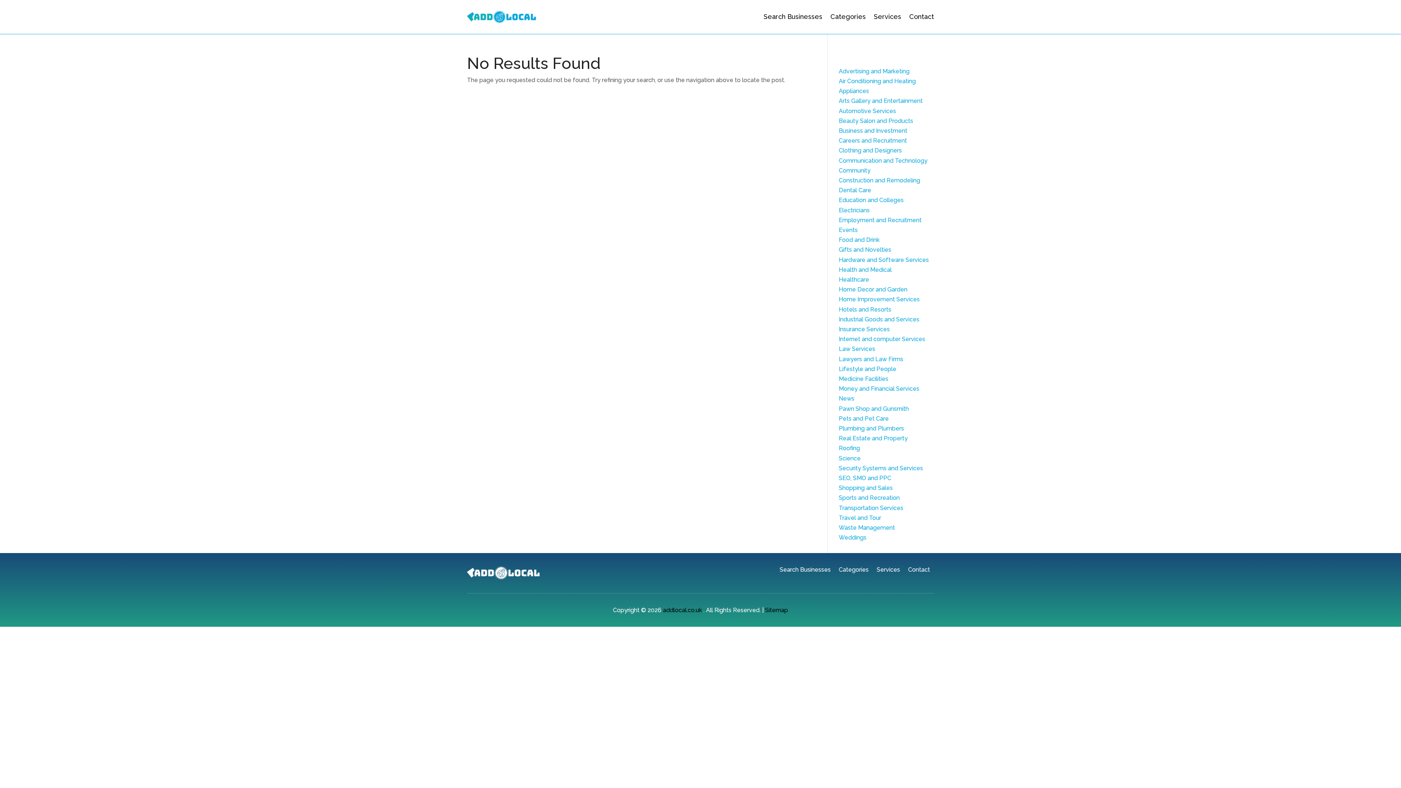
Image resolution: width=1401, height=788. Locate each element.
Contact (921, 16)
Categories (848, 16)
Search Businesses (793, 16)
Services (887, 16)
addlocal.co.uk (682, 610)
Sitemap (776, 610)
